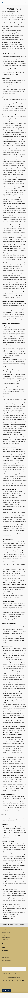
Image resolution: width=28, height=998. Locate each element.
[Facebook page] (2, 943)
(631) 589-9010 (5, 939)
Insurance (4, 964)
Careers (18, 980)
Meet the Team (5, 954)
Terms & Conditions (12, 980)
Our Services (5, 950)
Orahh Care (22, 980)
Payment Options (6, 960)
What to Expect (6, 957)
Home (3, 947)
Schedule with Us (14, 969)
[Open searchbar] (25, 2)
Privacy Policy (6, 980)
